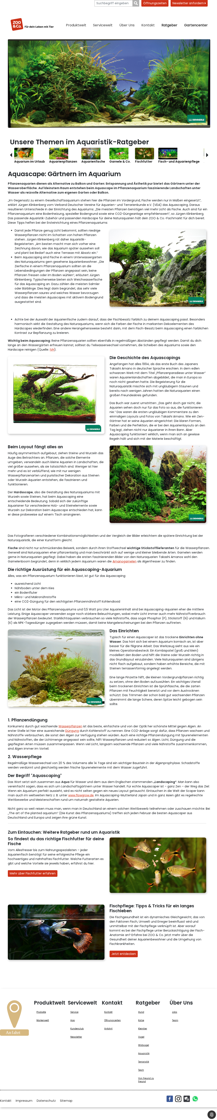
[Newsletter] (187, 1099)
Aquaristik (143, 1053)
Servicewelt (103, 25)
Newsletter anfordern (188, 3)
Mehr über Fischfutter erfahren (33, 873)
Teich (141, 1070)
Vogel (141, 1036)
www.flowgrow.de (81, 795)
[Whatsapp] (195, 1099)
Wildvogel (143, 1045)
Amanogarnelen (124, 561)
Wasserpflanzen (70, 726)
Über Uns (127, 25)
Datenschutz (46, 1101)
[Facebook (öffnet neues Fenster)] (170, 1099)
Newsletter (76, 1036)
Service (74, 1012)
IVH (52, 349)
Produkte (41, 1012)
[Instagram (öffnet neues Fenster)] (178, 1099)
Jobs (174, 1012)
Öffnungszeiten (155, 3)
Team (175, 1020)
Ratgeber (169, 25)
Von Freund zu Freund (146, 1080)
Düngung (72, 731)
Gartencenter (196, 25)
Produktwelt (76, 25)
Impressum (24, 1101)
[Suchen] (136, 3)
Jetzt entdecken (123, 954)
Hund (141, 1012)
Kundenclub (77, 1028)
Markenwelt (42, 1020)
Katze (141, 1020)
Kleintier (142, 1028)
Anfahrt (108, 1028)
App (72, 1020)
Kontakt (148, 25)
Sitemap (66, 1101)
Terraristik (143, 1061)
